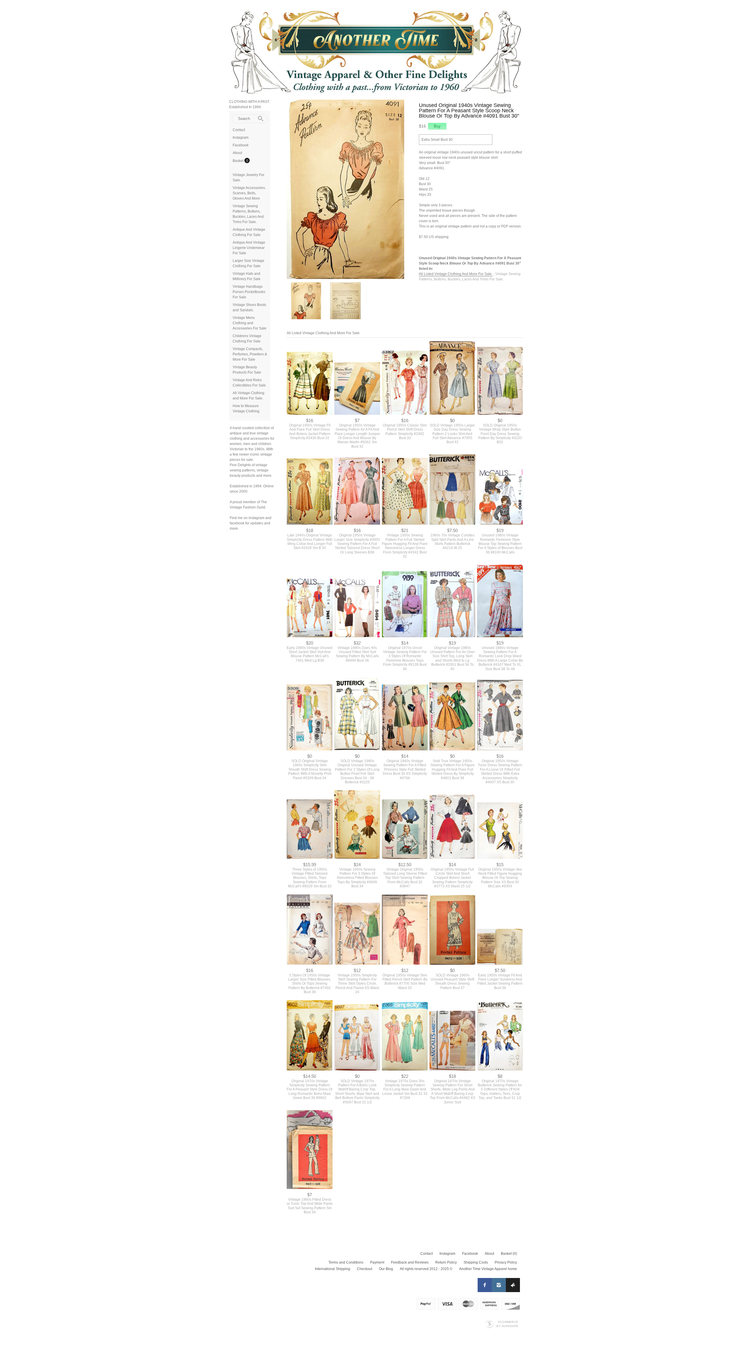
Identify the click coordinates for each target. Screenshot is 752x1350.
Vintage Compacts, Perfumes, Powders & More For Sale (250, 354)
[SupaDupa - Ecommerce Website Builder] (489, 1324)
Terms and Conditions (345, 1262)
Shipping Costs (476, 1262)
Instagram (241, 137)
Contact (239, 130)
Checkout (364, 1269)
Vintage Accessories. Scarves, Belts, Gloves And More (249, 193)
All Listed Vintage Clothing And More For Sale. (456, 274)
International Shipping (332, 1269)
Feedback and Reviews (410, 1262)
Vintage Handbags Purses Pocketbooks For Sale (249, 292)
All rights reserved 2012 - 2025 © (426, 1269)
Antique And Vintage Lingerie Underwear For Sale (249, 247)
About (237, 153)
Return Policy (446, 1262)
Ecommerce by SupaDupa (507, 1323)
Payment (377, 1262)
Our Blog (386, 1269)
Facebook (241, 145)
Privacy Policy (506, 1262)
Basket (238, 161)
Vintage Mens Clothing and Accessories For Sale (249, 323)
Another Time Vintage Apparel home (488, 1269)
